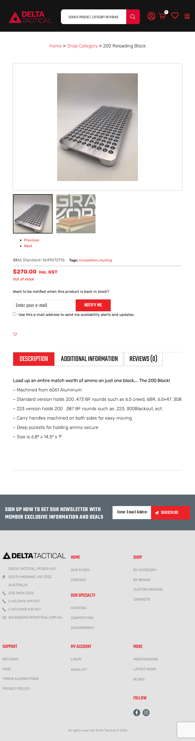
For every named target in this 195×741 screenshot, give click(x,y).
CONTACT (78, 580)
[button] (187, 16)
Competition (88, 260)
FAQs (7, 669)
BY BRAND (142, 580)
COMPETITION (82, 618)
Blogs (139, 679)
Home (55, 46)
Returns (11, 659)
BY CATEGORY (144, 570)
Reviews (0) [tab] (143, 359)
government (82, 628)
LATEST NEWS (144, 669)
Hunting (106, 260)
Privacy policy (16, 688)
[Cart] (162, 16)
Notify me (93, 305)
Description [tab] (34, 359)
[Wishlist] (174, 15)
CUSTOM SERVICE (147, 589)
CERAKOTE (141, 599)
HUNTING (79, 608)
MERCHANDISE (145, 659)
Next (28, 246)
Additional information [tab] (89, 359)
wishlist (79, 669)
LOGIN (76, 659)
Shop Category (82, 46)
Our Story (80, 570)
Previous (31, 240)
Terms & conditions (21, 679)
